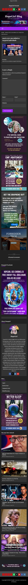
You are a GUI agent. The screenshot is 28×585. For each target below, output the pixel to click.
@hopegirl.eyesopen (14, 257)
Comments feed (6, 388)
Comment (5, 78)
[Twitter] (12, 374)
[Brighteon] (11, 9)
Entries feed (5, 385)
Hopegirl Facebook (7, 265)
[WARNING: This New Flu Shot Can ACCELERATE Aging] (14, 492)
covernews (22, 580)
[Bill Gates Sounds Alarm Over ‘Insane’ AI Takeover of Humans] (14, 443)
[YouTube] (18, 374)
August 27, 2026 (9, 505)
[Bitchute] (6, 9)
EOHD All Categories (6, 549)
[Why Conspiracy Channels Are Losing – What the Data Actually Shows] (14, 542)
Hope (4, 456)
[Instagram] (24, 9)
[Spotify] (14, 9)
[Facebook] (22, 9)
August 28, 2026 (9, 456)
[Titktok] (16, 9)
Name (4, 97)
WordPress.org (6, 391)
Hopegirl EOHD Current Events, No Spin (18, 549)
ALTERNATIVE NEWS (6, 450)
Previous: (11, 60)
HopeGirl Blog (13, 16)
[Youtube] (19, 9)
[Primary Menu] (2, 28)
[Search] (26, 28)
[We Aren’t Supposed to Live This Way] (14, 468)
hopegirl (4, 555)
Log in (3, 383)
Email (16, 97)
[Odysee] (8, 9)
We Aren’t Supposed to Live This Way (10, 478)
